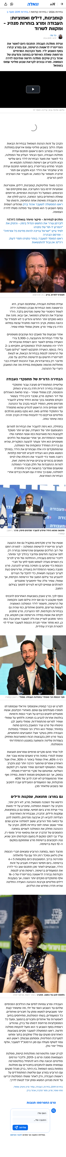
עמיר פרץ (30, 1087)
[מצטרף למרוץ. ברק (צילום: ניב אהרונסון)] (33, 273)
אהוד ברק (31, 1091)
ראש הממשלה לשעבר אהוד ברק (43, 204)
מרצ (51, 1091)
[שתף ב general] (5, 4)
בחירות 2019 (57, 1087)
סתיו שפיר (58, 1091)
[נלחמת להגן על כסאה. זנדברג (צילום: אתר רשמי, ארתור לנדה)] (33, 946)
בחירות (47, 1087)
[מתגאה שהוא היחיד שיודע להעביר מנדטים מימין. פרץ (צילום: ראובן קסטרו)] (33, 511)
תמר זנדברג (42, 1091)
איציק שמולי (19, 1087)
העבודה (39, 1087)
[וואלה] (33, 4)
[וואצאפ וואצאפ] (11, 4)
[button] (52, 4)
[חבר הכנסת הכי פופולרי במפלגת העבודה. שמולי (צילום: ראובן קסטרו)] (33, 667)
